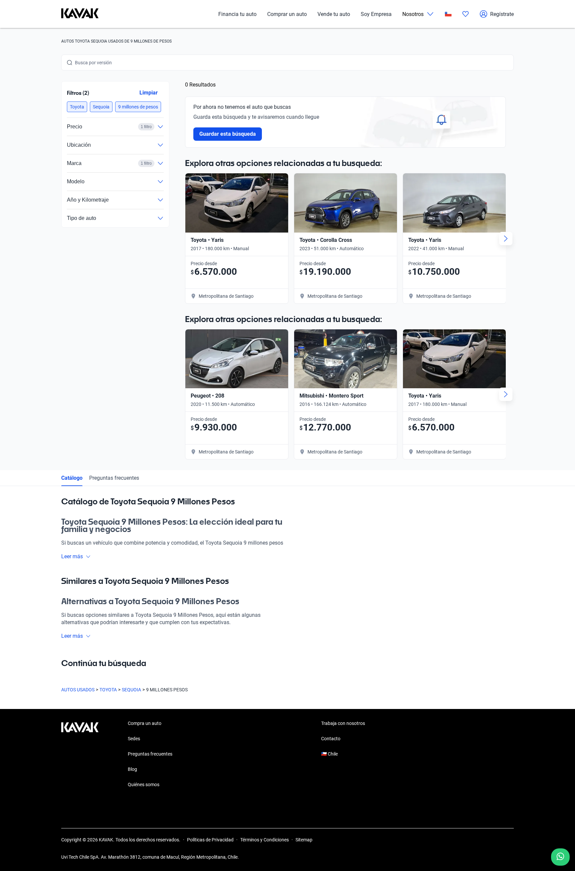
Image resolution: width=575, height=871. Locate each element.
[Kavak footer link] (79, 754)
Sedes (134, 738)
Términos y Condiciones (264, 839)
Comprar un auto (287, 14)
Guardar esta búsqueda (227, 134)
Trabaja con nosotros (343, 723)
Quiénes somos (143, 784)
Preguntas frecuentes (114, 478)
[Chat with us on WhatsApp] (560, 857)
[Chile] (448, 14)
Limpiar (148, 92)
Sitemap (303, 839)
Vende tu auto (333, 14)
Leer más (72, 556)
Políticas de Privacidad (210, 839)
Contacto (330, 738)
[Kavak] (79, 14)
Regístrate (502, 14)
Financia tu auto (237, 14)
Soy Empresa (376, 14)
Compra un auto (144, 723)
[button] (77, 106)
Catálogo (72, 478)
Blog (132, 769)
